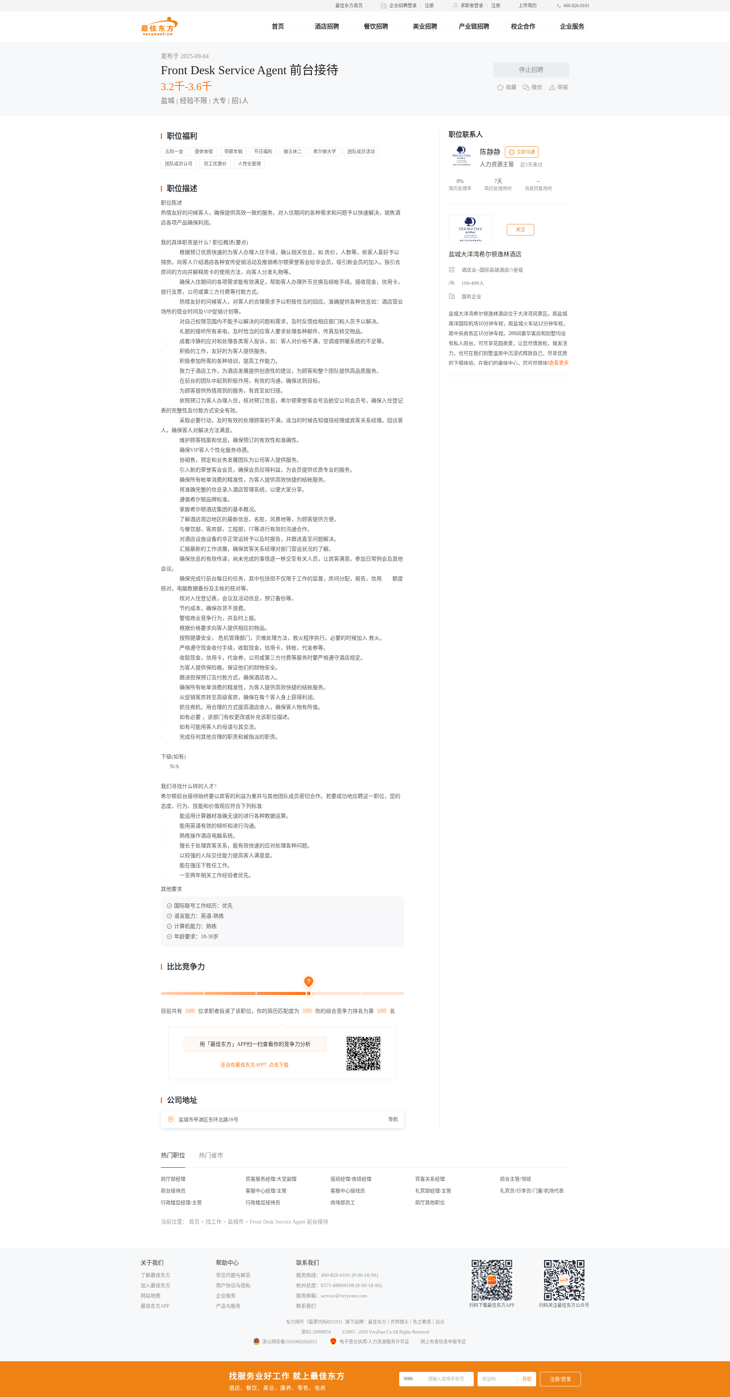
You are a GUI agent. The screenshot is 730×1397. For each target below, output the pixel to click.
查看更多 (559, 363)
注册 (429, 5)
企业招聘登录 (403, 5)
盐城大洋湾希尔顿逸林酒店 (485, 254)
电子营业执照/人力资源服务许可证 (374, 1342)
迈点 (439, 1322)
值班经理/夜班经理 (350, 1179)
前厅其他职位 (430, 1202)
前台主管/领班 (515, 1179)
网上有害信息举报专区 (443, 1342)
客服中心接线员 (347, 1191)
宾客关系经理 (430, 1179)
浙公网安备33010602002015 (289, 1342)
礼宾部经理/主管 (433, 1191)
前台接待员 (173, 1191)
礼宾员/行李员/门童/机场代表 (532, 1191)
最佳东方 (377, 1322)
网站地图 (150, 1295)
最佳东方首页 (349, 5)
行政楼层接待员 (263, 1202)
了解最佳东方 (155, 1275)
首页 (278, 26)
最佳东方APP (155, 1306)
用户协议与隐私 (233, 1285)
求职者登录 (471, 5)
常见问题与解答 (233, 1275)
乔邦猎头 (399, 1322)
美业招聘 (425, 26)
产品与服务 (228, 1306)
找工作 (214, 1222)
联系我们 (306, 1306)
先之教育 (422, 1322)
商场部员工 (342, 1202)
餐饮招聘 (376, 26)
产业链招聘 (474, 26)
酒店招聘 (327, 26)
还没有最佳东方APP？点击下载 (255, 1065)
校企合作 (523, 26)
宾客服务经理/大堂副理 (271, 1179)
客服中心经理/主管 (266, 1191)
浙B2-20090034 (316, 1332)
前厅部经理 (173, 1179)
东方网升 (295, 1322)
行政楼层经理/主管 (181, 1202)
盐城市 (236, 1222)
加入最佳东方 (155, 1285)
